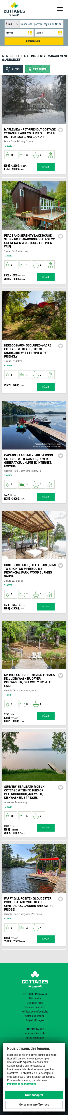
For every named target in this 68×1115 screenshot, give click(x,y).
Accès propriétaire (35, 1037)
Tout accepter (34, 1095)
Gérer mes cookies (34, 1015)
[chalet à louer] (14, 14)
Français (39, 1020)
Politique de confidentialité (35, 1011)
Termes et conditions (34, 1007)
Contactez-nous (35, 1002)
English (29, 1020)
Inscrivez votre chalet (35, 1033)
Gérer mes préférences (34, 1104)
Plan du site (35, 998)
